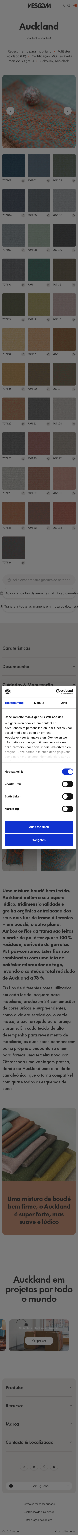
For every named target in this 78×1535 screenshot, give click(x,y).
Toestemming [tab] (14, 702)
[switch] (67, 784)
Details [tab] (39, 702)
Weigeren (39, 840)
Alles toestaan (39, 827)
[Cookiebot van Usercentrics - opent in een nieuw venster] (56, 691)
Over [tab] (64, 702)
